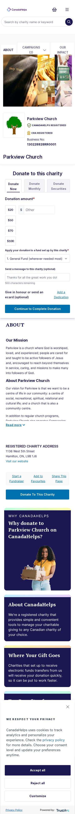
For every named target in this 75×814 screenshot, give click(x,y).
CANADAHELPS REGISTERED (49, 125)
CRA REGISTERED (41, 133)
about (8, 50)
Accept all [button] (37, 770)
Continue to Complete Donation (37, 309)
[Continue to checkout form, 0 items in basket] (55, 9)
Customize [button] (37, 796)
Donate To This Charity (37, 494)
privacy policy (53, 740)
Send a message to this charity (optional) (30, 269)
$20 (10, 209)
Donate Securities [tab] (58, 186)
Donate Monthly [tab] (34, 186)
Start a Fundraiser (16, 478)
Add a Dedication (61, 294)
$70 (10, 230)
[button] (68, 707)
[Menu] (67, 9)
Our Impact (62, 50)
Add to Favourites (38, 478)
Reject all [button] (38, 783)
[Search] (69, 22)
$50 (10, 220)
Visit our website (17, 461)
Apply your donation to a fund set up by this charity (37, 250)
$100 (10, 241)
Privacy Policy (14, 810)
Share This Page (59, 478)
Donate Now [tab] (13, 186)
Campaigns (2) (31, 50)
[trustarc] (62, 810)
